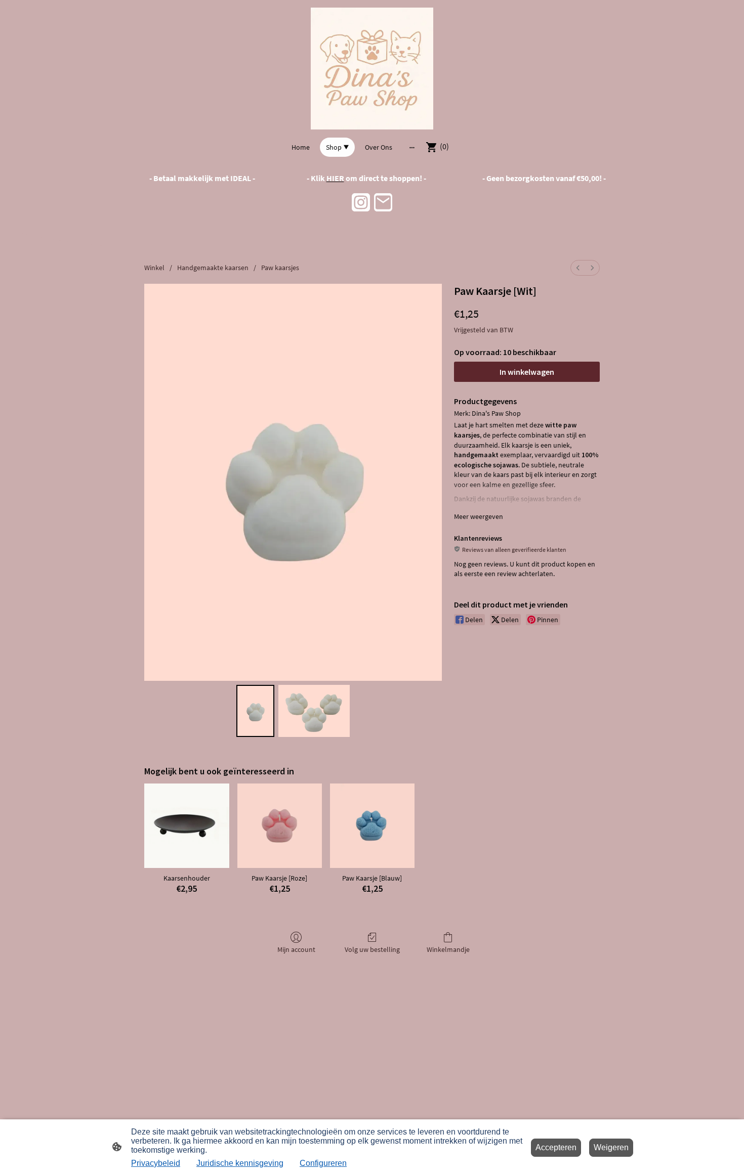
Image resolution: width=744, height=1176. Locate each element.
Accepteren (555, 1147)
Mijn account (296, 949)
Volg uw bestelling (372, 949)
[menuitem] (578, 267)
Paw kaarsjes (280, 267)
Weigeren (611, 1147)
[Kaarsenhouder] (186, 825)
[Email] (383, 202)
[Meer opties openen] (412, 147)
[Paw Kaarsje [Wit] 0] (255, 711)
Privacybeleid (155, 1163)
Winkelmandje (448, 949)
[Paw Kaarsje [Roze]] (279, 825)
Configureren (323, 1163)
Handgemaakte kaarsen (213, 267)
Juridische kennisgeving (239, 1163)
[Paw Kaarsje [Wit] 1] (314, 711)
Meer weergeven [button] (478, 516)
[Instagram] (361, 202)
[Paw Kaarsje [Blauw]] (372, 825)
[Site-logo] (372, 68)
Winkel (154, 267)
